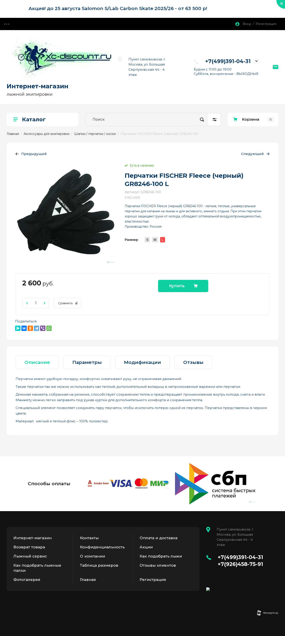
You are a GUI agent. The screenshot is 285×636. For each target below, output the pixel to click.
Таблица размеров (99, 565)
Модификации (142, 362)
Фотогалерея (26, 579)
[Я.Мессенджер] (17, 328)
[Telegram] (36, 328)
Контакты (89, 538)
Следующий (252, 154)
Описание (37, 362)
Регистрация (153, 579)
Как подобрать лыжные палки (37, 568)
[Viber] (42, 328)
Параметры (87, 362)
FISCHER (132, 197)
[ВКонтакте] (24, 328)
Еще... (6, 24)
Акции (146, 547)
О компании (92, 556)
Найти (202, 119)
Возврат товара (29, 547)
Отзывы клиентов (158, 565)
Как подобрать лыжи (161, 556)
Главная (88, 579)
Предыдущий (34, 154)
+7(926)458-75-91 (240, 564)
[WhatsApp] (49, 328)
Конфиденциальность (102, 547)
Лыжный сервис (30, 556)
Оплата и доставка (158, 538)
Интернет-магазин (37, 86)
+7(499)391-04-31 (228, 61)
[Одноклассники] (30, 328)
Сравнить (65, 303)
